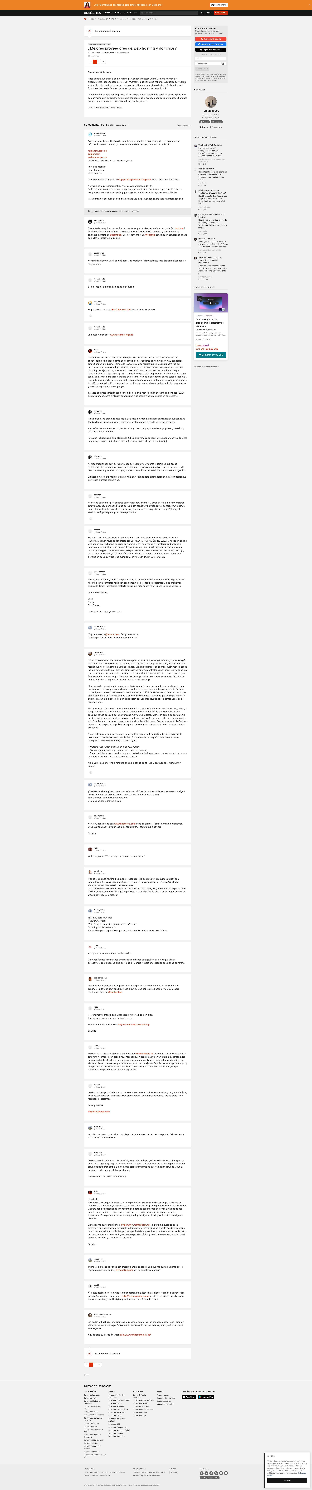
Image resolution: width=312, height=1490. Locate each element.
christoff (98, 495)
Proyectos (119, 13)
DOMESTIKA (92, 13)
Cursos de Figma (139, 1415)
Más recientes (184, 125)
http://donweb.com (121, 309)
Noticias (152, 1472)
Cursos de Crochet (115, 1433)
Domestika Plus (105, 1475)
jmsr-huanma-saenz (103, 1314)
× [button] (310, 4)
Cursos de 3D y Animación (94, 1415)
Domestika (136, 1472)
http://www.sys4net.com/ (135, 1296)
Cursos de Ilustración (92, 1395)
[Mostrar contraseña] (223, 64)
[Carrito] (202, 13)
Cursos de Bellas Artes (117, 1412)
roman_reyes (109, 52)
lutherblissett (100, 133)
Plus (129, 13)
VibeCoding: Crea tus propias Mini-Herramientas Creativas (210, 322)
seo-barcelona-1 (101, 978)
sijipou (203, 183)
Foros (91, 19)
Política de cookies (134, 1485)
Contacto (145, 1472)
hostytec (179, 228)
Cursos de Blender (140, 1412)
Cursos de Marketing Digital (119, 1430)
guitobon (98, 871)
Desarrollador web (206, 238)
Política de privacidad (119, 1485)
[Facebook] (202, 1473)
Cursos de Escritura (91, 1423)
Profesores (156, 1475)
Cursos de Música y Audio (94, 1440)
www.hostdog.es (144, 1053)
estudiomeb (99, 253)
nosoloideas (206, 207)
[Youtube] (226, 1473)
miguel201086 (206, 277)
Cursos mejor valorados (166, 1398)
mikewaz (98, 411)
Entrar (208, 13)
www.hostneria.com (124, 823)
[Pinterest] (211, 1473)
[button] (135, 13)
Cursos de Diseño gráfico (118, 1409)
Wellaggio (150, 234)
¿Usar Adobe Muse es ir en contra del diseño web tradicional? (210, 260)
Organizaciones (145, 1475)
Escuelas (121, 1472)
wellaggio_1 (99, 220)
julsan (96, 349)
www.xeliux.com (124, 1270)
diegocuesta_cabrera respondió (116, 211)
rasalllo (204, 231)
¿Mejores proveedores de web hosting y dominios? (132, 48)
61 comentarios (123, 52)
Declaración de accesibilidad (150, 1485)
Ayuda (163, 1472)
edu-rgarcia (99, 816)
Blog (157, 1472)
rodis (96, 848)
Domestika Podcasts (91, 1475)
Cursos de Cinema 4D (141, 1406)
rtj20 (96, 1007)
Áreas (111, 1391)
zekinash (98, 1152)
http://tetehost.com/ (99, 1111)
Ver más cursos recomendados (206, 367)
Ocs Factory (99, 572)
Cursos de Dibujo (115, 1403)
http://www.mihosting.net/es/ (135, 1334)
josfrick (97, 1046)
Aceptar (287, 1480)
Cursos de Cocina (91, 1443)
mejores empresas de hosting (134, 1024)
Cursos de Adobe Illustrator (143, 1400)
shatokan (98, 301)
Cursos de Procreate (141, 1403)
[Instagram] (216, 1473)
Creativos (113, 1472)
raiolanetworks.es (97, 150)
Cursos (86, 1472)
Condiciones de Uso (219, 76)
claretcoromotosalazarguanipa (212, 159)
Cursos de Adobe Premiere (143, 1409)
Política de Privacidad (203, 78)
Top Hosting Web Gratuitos (210, 145)
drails (96, 945)
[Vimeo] (221, 1473)
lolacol (97, 1084)
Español (174, 1472)
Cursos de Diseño (91, 1412)
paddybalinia (206, 250)
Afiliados (136, 1475)
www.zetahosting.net (121, 334)
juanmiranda (99, 279)
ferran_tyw (98, 652)
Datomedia (115, 234)
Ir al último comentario (116, 125)
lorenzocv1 (98, 1126)
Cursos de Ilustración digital (119, 1400)
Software (138, 1391)
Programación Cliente (105, 19)
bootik (96, 1285)
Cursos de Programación (117, 1427)
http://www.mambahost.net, (136, 1225)
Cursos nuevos (163, 1395)
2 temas (205, 127)
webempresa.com (97, 157)
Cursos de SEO (114, 1424)
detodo (97, 530)
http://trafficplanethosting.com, (134, 179)
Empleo (101, 1472)
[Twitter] (206, 1473)
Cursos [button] (107, 13)
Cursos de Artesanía (116, 1406)
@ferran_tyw (112, 634)
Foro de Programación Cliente (99, 44)
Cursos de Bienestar (92, 1452)
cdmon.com (94, 154)
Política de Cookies (219, 78)
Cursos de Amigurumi (116, 1436)
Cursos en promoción (165, 1404)
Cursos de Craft (90, 1398)
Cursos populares (164, 1401)
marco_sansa (100, 626)
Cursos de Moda (90, 1426)
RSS (87, 1375)
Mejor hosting (115, 992)
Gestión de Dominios (207, 169)
